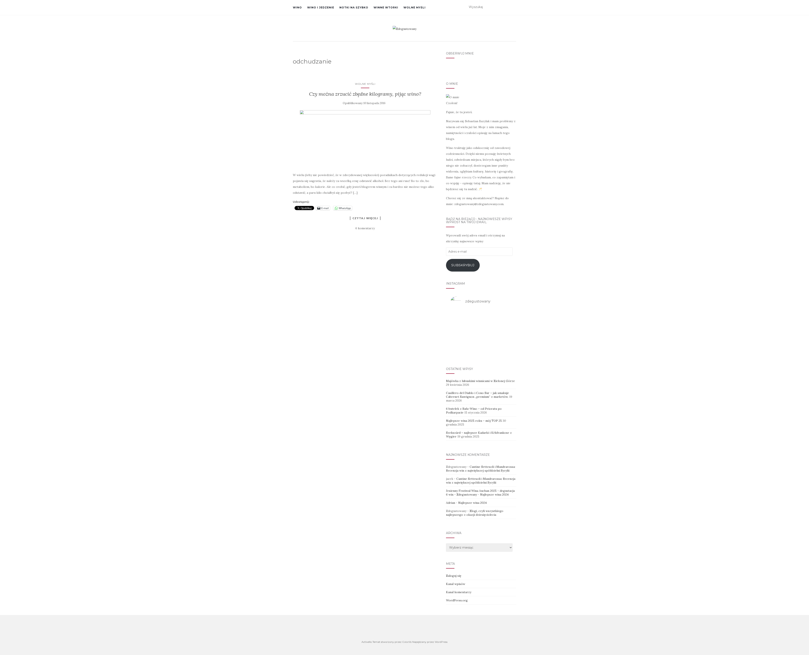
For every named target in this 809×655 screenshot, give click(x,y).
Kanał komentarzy (458, 592)
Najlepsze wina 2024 (494, 494)
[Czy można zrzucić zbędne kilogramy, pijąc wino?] (365, 139)
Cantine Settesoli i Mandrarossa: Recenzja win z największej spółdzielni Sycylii (480, 468)
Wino (297, 7)
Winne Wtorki (386, 7)
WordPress (441, 641)
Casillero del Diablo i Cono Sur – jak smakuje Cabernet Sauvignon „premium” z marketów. (477, 395)
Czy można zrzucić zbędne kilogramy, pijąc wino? (365, 94)
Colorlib (407, 641)
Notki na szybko (353, 7)
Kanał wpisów (455, 584)
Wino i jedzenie (320, 7)
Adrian (450, 503)
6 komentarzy (365, 228)
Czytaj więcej (365, 218)
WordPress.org (457, 600)
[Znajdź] (513, 7)
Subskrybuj (462, 265)
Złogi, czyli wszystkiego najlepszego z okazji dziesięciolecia (474, 513)
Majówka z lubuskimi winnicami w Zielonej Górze (480, 381)
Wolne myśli (414, 7)
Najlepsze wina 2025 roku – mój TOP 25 (474, 421)
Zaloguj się (453, 576)
